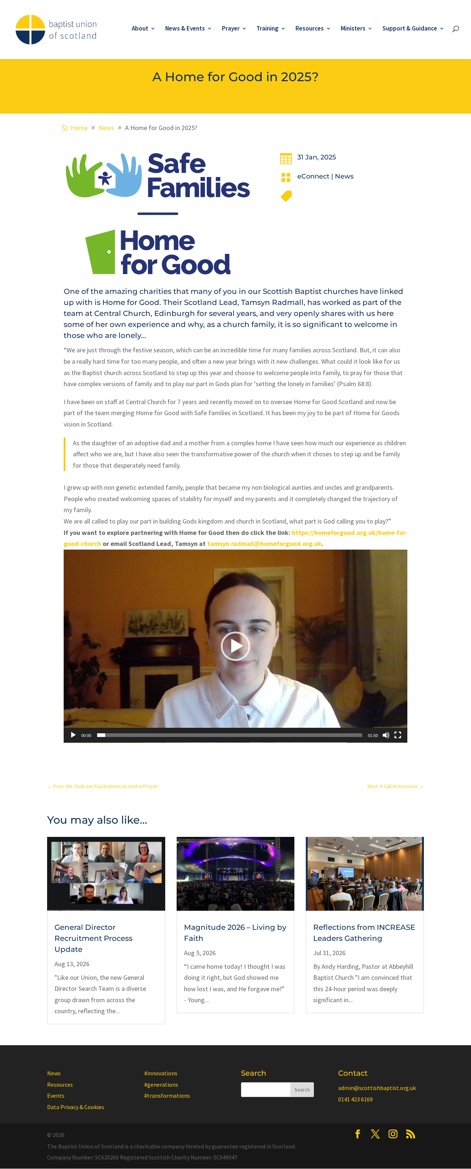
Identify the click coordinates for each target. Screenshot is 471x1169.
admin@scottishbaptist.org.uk (377, 1087)
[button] (235, 646)
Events (55, 1095)
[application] (235, 646)
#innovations (160, 1073)
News (344, 176)
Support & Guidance (409, 29)
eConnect (313, 176)
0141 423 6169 (355, 1099)
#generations (161, 1084)
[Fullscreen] (397, 735)
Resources (309, 29)
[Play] (73, 735)
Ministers (353, 29)
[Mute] (386, 735)
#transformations (167, 1095)
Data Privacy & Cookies (75, 1107)
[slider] (229, 735)
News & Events (185, 29)
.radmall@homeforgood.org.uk (264, 543)
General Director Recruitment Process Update (93, 938)
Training (267, 29)
